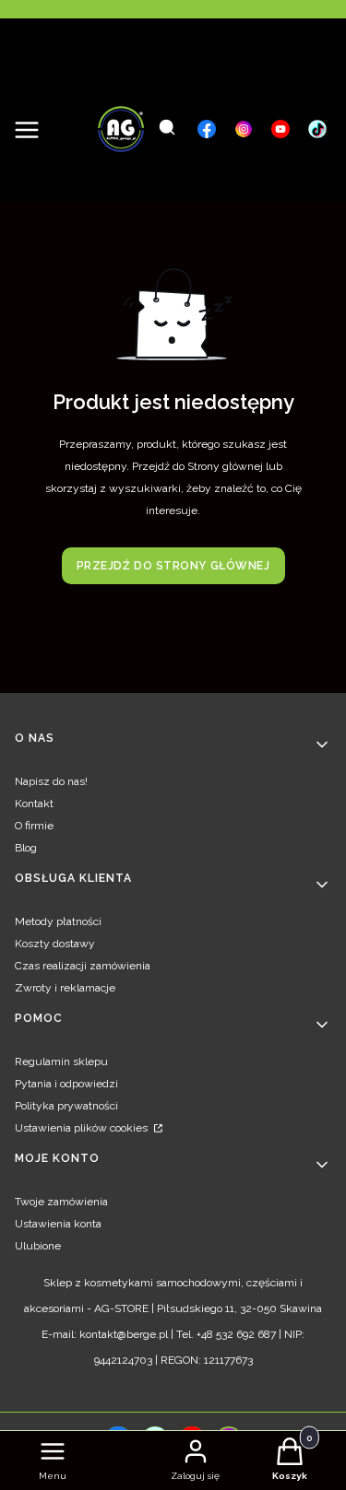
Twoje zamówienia (61, 1201)
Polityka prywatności (66, 1105)
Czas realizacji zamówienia (82, 965)
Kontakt (34, 803)
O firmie (34, 825)
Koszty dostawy (55, 943)
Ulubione (38, 1245)
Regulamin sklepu (61, 1061)
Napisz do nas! (51, 781)
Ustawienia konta (58, 1223)
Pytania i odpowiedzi (66, 1083)
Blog (26, 847)
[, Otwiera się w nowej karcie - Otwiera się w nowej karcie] (206, 129)
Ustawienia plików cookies (82, 1127)
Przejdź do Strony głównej (173, 565)
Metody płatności (58, 921)
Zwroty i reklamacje (65, 987)
